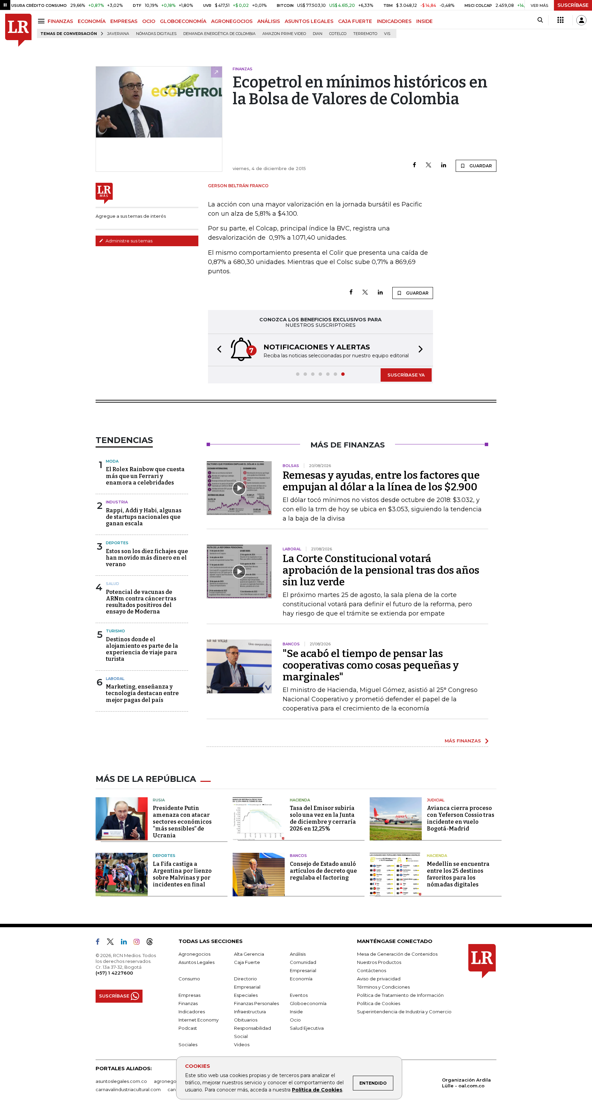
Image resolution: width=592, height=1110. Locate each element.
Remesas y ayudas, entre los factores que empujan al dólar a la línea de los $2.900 (381, 481)
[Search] (540, 20)
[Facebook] (414, 165)
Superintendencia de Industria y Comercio (404, 1011)
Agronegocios (194, 954)
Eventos (299, 995)
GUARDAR (480, 165)
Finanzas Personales (256, 1003)
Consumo (189, 978)
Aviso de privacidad (378, 978)
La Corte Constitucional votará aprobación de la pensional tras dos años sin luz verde (381, 570)
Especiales (246, 995)
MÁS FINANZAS (463, 740)
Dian (317, 34)
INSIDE (424, 21)
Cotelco (337, 34)
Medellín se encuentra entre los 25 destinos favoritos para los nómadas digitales (458, 874)
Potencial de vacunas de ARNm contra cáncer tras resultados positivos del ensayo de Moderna (141, 602)
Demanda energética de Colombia (219, 34)
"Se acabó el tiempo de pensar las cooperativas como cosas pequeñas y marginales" (371, 665)
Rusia (159, 800)
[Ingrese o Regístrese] (581, 20)
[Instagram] (139, 943)
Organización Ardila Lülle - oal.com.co (466, 1082)
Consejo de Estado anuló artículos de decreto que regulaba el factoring (323, 871)
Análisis (298, 954)
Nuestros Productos (379, 962)
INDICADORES (394, 21)
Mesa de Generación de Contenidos (397, 954)
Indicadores (191, 1011)
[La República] (18, 30)
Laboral (115, 678)
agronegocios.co (173, 1081)
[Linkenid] (126, 943)
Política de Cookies (317, 1090)
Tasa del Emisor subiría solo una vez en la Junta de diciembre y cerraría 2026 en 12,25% (323, 818)
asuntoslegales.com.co (121, 1081)
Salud (112, 583)
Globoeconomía (308, 1003)
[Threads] (152, 943)
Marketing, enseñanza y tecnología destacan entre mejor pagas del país (142, 693)
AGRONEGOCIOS (231, 21)
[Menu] (42, 21)
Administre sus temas (128, 240)
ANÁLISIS (268, 21)
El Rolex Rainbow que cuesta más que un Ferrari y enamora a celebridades (145, 476)
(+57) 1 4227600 (114, 973)
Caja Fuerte (247, 962)
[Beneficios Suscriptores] (560, 20)
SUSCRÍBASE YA (406, 375)
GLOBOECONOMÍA (183, 21)
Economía (301, 978)
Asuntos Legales (196, 962)
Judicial (435, 800)
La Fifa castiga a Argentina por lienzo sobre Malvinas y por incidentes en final (182, 874)
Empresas (189, 995)
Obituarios (245, 1020)
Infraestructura (250, 1011)
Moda (112, 461)
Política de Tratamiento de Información (400, 995)
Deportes (117, 542)
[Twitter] (429, 165)
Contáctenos (371, 970)
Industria (117, 502)
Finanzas (188, 1003)
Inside (296, 1011)
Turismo (115, 631)
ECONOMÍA (92, 21)
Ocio (295, 1020)
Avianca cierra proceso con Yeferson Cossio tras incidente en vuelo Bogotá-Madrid (460, 818)
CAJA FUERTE (355, 21)
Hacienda (300, 800)
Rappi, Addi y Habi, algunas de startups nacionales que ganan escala (144, 517)
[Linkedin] (443, 165)
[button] (217, 350)
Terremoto (365, 34)
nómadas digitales (156, 34)
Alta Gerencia (249, 954)
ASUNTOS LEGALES (309, 21)
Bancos (298, 855)
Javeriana (118, 34)
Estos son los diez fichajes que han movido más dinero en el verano (147, 558)
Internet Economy (198, 1020)
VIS (387, 34)
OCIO (148, 21)
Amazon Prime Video (284, 34)
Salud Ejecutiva (307, 1028)
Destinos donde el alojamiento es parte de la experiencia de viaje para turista (142, 649)
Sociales (187, 1044)
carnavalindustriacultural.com (128, 1089)
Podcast (187, 1028)
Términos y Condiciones (383, 987)
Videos (241, 1044)
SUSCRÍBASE (573, 5)
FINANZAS (60, 21)
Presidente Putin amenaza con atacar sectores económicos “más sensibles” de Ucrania (182, 822)
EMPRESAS (123, 21)
